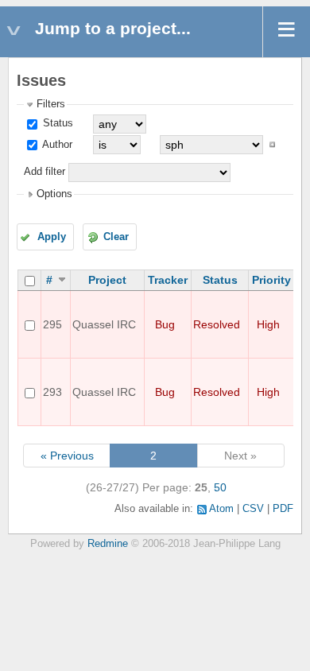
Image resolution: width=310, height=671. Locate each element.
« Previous (67, 455)
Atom (221, 508)
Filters (51, 104)
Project (107, 279)
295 (52, 324)
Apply (51, 236)
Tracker (168, 279)
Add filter (44, 171)
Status (56, 123)
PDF (283, 508)
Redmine (107, 543)
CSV (253, 508)
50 (220, 487)
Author (56, 144)
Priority (271, 279)
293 (52, 392)
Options (54, 194)
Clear (116, 236)
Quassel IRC (104, 324)
